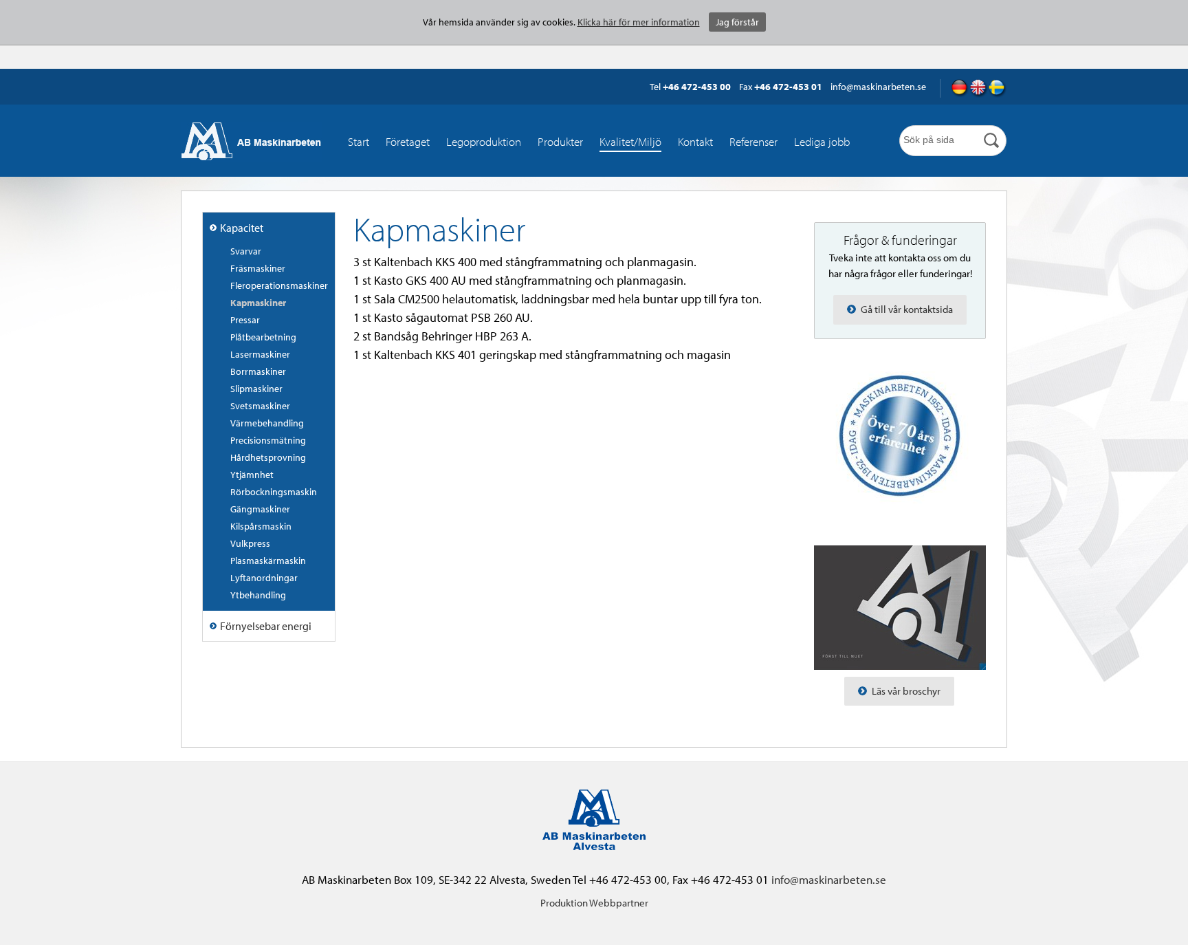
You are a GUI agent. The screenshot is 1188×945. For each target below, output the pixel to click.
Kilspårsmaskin (261, 526)
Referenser (753, 141)
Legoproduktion (483, 141)
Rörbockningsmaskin (273, 492)
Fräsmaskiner (257, 268)
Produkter (560, 141)
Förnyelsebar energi (265, 626)
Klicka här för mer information (639, 22)
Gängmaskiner (260, 509)
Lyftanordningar (264, 578)
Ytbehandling (258, 595)
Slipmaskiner (256, 388)
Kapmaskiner (258, 302)
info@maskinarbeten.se (828, 879)
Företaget (408, 141)
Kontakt (695, 141)
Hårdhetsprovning (268, 457)
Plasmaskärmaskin (268, 560)
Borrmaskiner (258, 371)
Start (358, 141)
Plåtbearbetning (263, 337)
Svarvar (245, 251)
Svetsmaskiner (260, 406)
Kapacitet (241, 228)
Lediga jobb (822, 141)
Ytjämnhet (252, 474)
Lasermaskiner (260, 354)
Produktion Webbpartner (594, 902)
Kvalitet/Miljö (630, 141)
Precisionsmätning (268, 440)
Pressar (245, 320)
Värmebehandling (267, 423)
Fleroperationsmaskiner (279, 285)
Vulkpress (250, 543)
